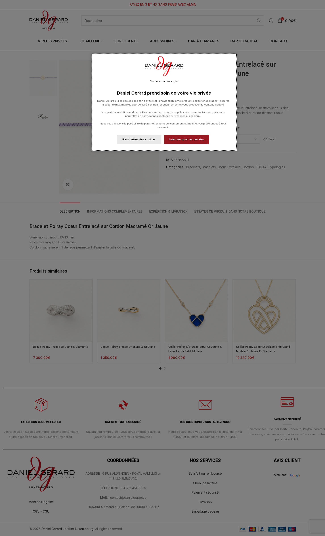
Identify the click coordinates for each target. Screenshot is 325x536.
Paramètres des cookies (139, 139)
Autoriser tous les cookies (186, 139)
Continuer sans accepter (164, 81)
